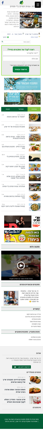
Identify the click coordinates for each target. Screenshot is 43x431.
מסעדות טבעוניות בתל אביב (33, 317)
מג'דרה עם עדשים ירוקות (34, 314)
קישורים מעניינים (36, 326)
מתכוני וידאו (35, 246)
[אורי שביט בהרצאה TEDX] (21, 221)
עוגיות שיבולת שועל (35, 322)
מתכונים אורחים (36, 319)
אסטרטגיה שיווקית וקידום (29, 421)
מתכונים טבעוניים (20, 419)
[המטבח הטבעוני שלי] (21, 84)
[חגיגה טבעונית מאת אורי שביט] (21, 98)
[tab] (34, 109)
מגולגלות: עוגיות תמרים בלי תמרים (25, 6)
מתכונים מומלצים (36, 337)
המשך (5, 37)
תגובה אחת (34, 37)
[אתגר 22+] (21, 236)
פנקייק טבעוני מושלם (35, 340)
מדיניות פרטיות (9, 421)
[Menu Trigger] (38, 5)
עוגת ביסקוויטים (36, 324)
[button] (2, 41)
